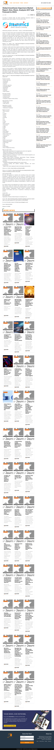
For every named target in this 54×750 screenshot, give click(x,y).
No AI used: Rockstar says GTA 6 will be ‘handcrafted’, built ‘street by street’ (7, 444)
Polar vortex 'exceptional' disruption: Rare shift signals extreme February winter (18, 337)
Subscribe (27, 742)
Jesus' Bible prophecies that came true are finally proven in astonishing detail (18, 407)
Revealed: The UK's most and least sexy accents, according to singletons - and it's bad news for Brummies (18, 652)
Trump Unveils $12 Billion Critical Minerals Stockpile (7, 336)
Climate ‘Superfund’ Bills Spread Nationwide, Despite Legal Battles (29, 687)
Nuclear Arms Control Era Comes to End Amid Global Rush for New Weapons (18, 615)
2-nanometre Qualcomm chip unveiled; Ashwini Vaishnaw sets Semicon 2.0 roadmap (18, 372)
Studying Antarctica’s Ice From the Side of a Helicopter (7, 614)
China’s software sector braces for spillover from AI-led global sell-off (7, 371)
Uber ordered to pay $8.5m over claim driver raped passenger (8, 512)
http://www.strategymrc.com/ (22, 202)
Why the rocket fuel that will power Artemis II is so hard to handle (29, 512)
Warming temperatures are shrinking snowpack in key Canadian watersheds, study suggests (29, 372)
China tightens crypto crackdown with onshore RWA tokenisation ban (8, 407)
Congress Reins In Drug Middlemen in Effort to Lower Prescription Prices (18, 444)
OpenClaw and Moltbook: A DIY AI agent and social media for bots (18, 229)
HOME (11, 2)
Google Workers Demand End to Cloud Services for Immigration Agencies (7, 580)
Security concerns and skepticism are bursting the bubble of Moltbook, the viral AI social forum (7, 267)
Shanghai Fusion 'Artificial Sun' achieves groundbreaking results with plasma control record (29, 303)
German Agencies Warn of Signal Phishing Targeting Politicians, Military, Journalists (18, 267)
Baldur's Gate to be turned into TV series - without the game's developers (7, 687)
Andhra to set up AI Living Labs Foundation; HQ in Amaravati (7, 302)
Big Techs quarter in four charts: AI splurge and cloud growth (7, 650)
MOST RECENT (16, 2)
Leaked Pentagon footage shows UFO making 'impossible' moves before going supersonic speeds (28, 409)
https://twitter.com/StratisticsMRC (18, 168)
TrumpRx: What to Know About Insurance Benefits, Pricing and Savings (18, 580)
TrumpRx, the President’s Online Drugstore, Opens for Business (7, 478)
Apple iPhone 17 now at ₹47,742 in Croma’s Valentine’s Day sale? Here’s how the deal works (29, 267)
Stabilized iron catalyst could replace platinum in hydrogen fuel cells (28, 546)
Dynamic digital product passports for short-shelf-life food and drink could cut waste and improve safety (7, 230)
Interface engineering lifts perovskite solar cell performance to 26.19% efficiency (29, 581)
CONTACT (26, 2)
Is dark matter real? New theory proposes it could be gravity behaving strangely (28, 230)
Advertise (49, 741)
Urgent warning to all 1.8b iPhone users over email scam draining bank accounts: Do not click (29, 616)
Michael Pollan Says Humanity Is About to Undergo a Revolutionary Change (18, 302)
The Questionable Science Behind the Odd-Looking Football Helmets (29, 651)
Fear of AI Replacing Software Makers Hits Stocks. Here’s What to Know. (18, 512)
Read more (6, 246)
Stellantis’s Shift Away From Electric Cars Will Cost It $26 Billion (29, 478)
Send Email (7, 195)
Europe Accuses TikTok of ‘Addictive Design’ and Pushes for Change (18, 546)
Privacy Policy (41, 741)
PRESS (21, 2)
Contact (46, 741)
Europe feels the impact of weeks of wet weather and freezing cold (28, 337)
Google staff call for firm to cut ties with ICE (18, 477)
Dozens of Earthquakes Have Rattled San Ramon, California (28, 444)
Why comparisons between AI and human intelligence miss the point (7, 546)
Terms (38, 741)
